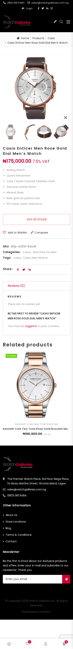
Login (29, 8)
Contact (11, 541)
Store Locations (16, 521)
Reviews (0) (16, 286)
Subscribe (66, 579)
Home (25, 38)
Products (38, 38)
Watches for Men (45, 252)
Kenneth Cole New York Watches (36, 424)
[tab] (36, 285)
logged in (31, 326)
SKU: (6, 246)
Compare (41, 232)
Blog (8, 528)
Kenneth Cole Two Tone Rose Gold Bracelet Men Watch (36, 429)
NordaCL (45, 612)
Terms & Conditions (19, 535)
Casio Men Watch (35, 258)
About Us (11, 515)
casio (17, 258)
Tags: (7, 258)
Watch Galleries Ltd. (42, 601)
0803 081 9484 (16, 3)
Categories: (11, 252)
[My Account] (45, 644)
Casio (51, 38)
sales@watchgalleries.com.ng (50, 3)
